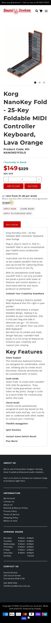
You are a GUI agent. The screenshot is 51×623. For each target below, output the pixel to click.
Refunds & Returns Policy (16, 508)
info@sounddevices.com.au (17, 586)
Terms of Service (11, 514)
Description (12, 224)
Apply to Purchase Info (17, 213)
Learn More (27, 208)
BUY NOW (32, 186)
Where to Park (10, 521)
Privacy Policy (10, 511)
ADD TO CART (13, 186)
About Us (8, 505)
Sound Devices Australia (31, 606)
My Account (9, 498)
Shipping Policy (11, 517)
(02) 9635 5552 (10, 583)
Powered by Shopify (32, 608)
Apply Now (10, 208)
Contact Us (9, 501)
